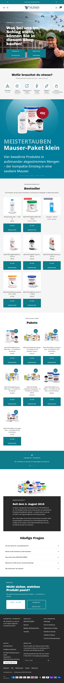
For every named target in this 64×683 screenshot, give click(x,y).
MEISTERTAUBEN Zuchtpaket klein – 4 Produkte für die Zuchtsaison (12, 430)
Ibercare (26, 625)
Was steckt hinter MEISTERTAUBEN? (16, 557)
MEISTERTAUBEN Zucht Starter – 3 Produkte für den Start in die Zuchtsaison (52, 389)
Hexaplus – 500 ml (51, 217)
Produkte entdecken (16, 53)
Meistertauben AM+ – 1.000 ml (12, 218)
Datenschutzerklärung (41, 656)
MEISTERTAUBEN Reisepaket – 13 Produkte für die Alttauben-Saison (32, 349)
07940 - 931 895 (15, 602)
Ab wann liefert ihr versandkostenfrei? (17, 546)
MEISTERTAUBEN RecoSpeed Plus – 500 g (12, 293)
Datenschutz (34, 668)
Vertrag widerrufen (10, 662)
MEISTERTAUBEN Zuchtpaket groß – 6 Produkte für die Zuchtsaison (51, 349)
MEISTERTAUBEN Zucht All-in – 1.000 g (32, 293)
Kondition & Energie (49, 631)
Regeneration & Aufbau (51, 628)
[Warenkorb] (60, 7)
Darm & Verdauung (49, 625)
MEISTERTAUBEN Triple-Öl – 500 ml (31, 255)
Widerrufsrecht (19, 668)
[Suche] (7, 7)
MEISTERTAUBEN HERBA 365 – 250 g (32, 218)
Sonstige (26, 631)
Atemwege (47, 621)
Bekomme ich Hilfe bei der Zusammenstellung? (19, 563)
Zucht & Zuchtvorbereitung (52, 638)
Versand (27, 668)
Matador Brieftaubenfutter (31, 628)
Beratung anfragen (36, 53)
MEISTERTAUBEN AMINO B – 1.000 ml (12, 255)
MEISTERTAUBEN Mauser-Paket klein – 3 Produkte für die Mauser (12, 349)
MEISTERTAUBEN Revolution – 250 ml (51, 255)
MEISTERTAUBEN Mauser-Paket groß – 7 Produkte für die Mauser (12, 389)
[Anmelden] (48, 660)
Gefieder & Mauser (49, 635)
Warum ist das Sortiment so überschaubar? (18, 551)
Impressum (6, 668)
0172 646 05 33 (7, 646)
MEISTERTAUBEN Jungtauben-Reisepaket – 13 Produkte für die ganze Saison (32, 389)
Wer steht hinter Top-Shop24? (14, 568)
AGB (12, 668)
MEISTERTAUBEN (29, 621)
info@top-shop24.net (36, 604)
